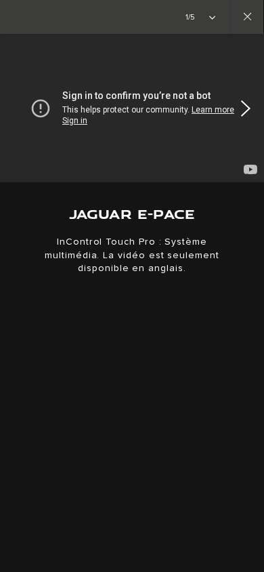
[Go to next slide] (249, 108)
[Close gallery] (246, 17)
